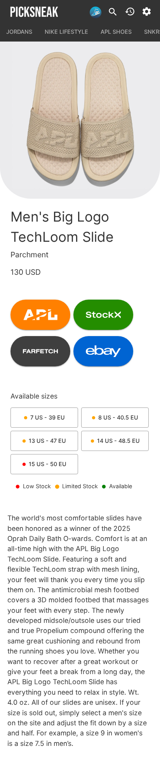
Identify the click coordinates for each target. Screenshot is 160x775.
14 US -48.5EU (118, 440)
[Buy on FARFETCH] (40, 351)
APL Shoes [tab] (116, 31)
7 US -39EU (47, 417)
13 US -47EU (47, 440)
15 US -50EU (47, 464)
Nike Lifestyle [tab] (66, 31)
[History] (130, 11)
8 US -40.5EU (118, 417)
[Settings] (146, 11)
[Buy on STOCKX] (103, 315)
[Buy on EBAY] (103, 351)
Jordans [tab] (19, 31)
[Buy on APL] (40, 315)
